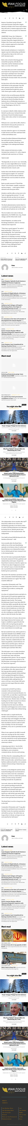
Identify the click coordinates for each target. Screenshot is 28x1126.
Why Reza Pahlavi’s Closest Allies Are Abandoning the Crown (14, 449)
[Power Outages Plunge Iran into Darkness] (14, 417)
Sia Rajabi (14, 430)
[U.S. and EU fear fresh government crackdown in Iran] (14, 387)
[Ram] (5, 267)
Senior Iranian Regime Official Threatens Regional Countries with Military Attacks (12, 332)
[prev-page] (12, 510)
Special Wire (4, 372)
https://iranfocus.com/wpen (17, 267)
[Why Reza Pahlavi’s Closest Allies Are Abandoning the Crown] (14, 440)
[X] (13, 18)
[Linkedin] (19, 18)
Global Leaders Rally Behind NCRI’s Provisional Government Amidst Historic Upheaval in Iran (14, 475)
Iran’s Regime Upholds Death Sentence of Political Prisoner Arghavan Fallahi (13, 282)
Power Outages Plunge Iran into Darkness (14, 426)
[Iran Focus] (14, 5)
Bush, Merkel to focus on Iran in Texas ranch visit (6, 259)
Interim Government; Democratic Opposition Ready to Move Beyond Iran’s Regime (14, 500)
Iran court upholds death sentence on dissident (21, 259)
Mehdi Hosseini (14, 507)
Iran (2, 279)
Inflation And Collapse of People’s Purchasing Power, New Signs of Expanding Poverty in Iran (11, 306)
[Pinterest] (16, 18)
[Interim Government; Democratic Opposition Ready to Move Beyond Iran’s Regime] (14, 490)
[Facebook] (9, 18)
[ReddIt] (22, 18)
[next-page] (15, 510)
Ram (13, 265)
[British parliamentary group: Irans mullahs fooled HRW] (14, 364)
